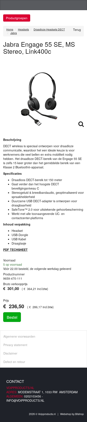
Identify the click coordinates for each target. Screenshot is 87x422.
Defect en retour (14, 362)
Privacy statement (15, 345)
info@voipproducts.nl (25, 400)
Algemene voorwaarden (19, 336)
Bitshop (79, 414)
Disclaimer (10, 353)
